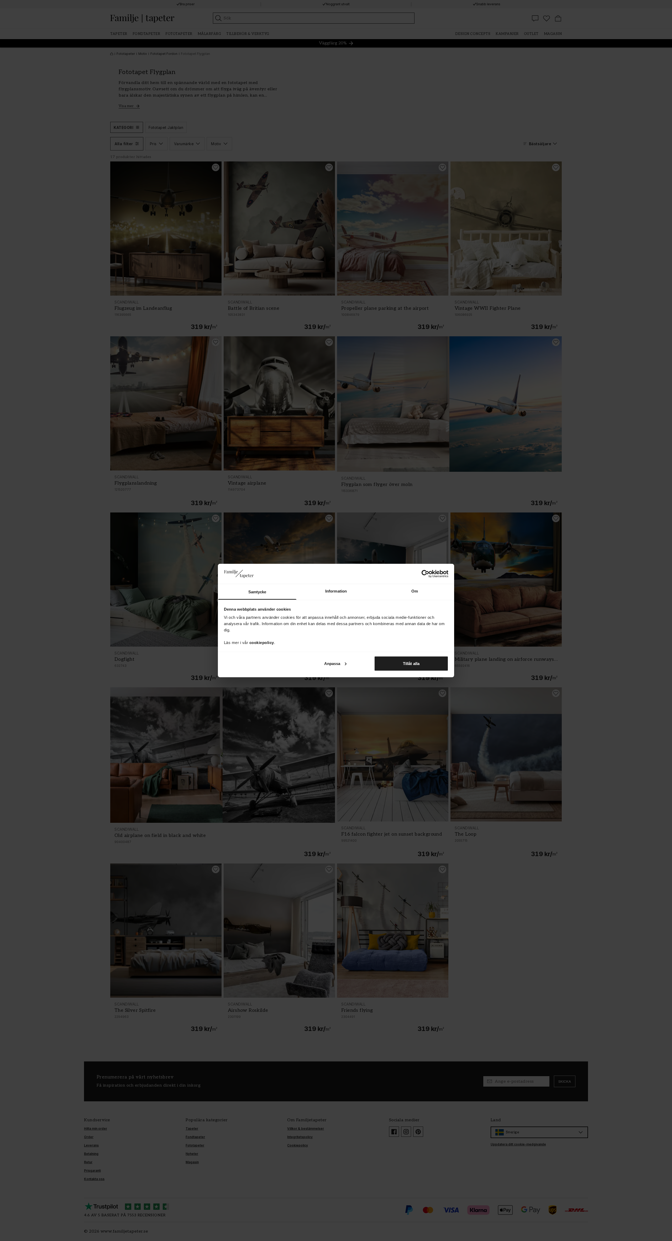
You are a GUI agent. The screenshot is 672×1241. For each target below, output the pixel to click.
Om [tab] (414, 591)
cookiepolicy (261, 642)
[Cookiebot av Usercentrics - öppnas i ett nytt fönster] (425, 574)
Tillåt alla (411, 663)
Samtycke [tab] (257, 592)
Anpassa (332, 663)
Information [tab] (336, 591)
